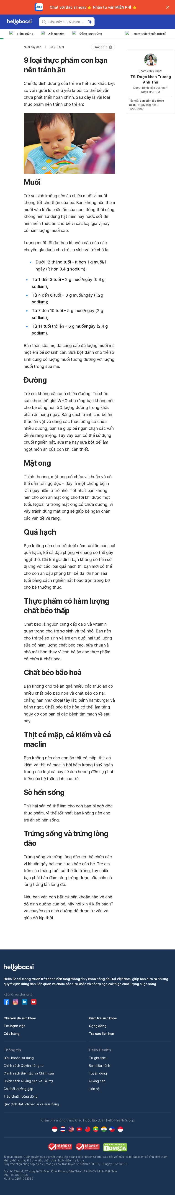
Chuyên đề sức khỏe (20, 1018)
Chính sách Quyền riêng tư (24, 1065)
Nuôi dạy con (32, 47)
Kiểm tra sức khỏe (103, 1018)
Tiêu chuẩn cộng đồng (21, 1096)
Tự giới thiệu (98, 1058)
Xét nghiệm (56, 33)
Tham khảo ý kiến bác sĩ (149, 33)
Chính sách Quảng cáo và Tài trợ (28, 1081)
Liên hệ (94, 1089)
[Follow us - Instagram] (15, 1002)
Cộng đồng (97, 1026)
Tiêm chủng (25, 33)
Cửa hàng (11, 1033)
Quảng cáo (97, 1081)
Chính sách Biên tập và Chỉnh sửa (29, 1073)
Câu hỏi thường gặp (18, 1089)
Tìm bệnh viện (15, 1026)
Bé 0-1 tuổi (56, 47)
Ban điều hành (99, 1065)
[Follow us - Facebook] (6, 1002)
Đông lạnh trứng (91, 33)
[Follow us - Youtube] (33, 1002)
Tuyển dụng (98, 1073)
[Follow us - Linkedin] (24, 1002)
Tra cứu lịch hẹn (101, 1033)
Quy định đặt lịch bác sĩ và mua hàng (31, 1104)
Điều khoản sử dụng (19, 1058)
